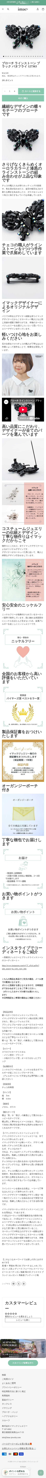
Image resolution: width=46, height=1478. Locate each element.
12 (29, 56)
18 (42, 56)
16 (38, 56)
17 (40, 56)
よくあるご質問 (9, 1383)
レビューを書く (23, 1320)
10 (24, 56)
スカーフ (6, 1420)
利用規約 (6, 1396)
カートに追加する (32, 91)
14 (33, 56)
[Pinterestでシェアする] (24, 1284)
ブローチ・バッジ (10, 1412)
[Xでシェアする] (19, 1284)
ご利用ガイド (8, 1379)
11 (26, 56)
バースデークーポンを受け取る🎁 (17, 1444)
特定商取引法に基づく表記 (14, 1391)
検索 (4, 1375)
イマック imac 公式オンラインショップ (25, 1461)
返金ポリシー (8, 1400)
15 (35, 56)
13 (31, 56)
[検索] (8, 9)
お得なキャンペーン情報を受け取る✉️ (19, 1448)
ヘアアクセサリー (10, 1416)
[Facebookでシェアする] (13, 1284)
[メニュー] (3, 9)
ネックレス (7, 1404)
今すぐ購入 (23, 98)
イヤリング (7, 1408)
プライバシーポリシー (12, 1387)
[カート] (43, 9)
